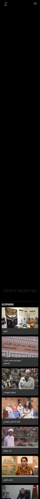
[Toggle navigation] (35, 4)
